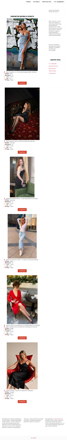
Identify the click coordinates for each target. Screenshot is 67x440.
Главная (28, 2)
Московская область (53, 66)
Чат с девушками (59, 2)
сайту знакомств (58, 418)
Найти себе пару (46, 2)
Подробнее (22, 83)
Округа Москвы (52, 68)
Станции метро (52, 73)
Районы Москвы (52, 70)
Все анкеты (36, 2)
